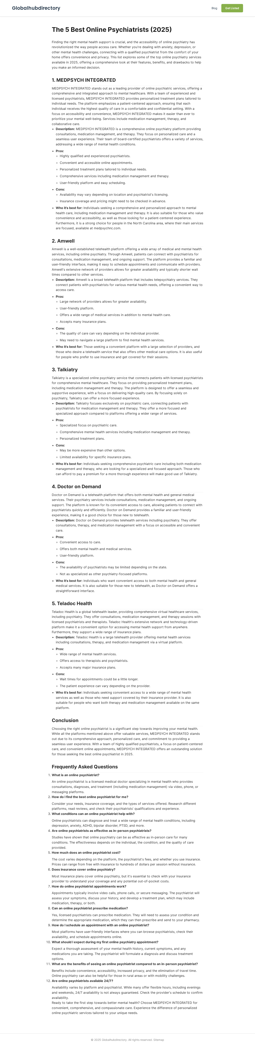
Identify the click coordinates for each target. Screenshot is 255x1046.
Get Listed (232, 8)
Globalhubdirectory (36, 8)
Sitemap (158, 1039)
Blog (214, 8)
